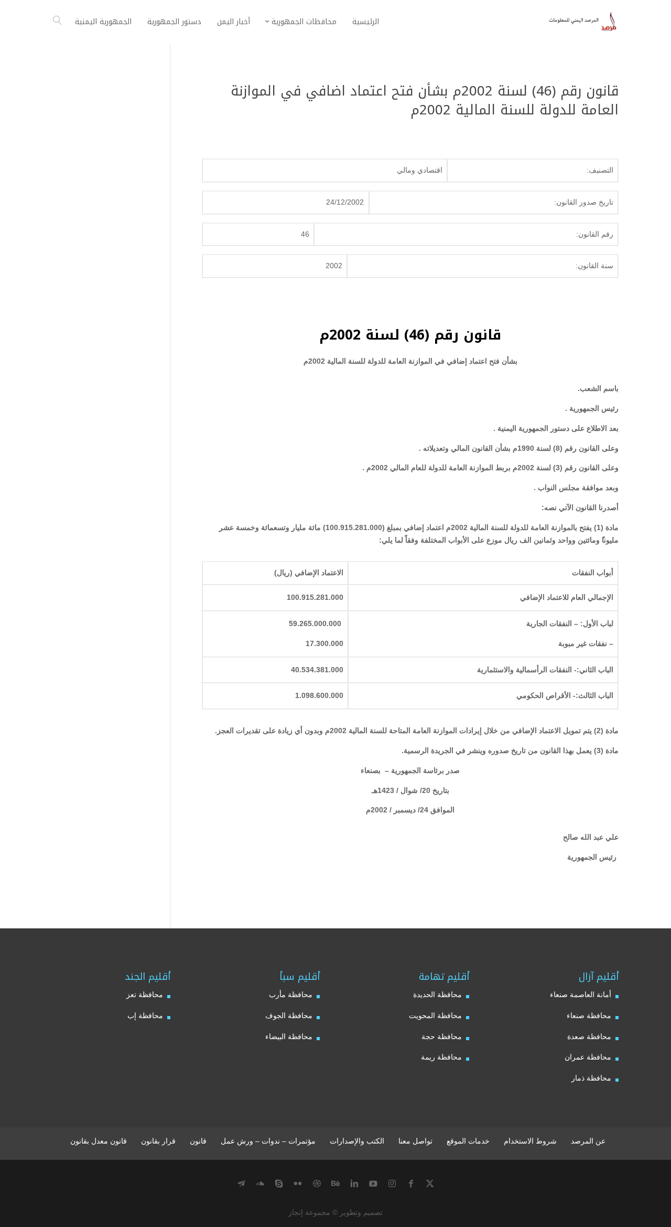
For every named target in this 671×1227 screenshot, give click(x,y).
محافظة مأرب (290, 994)
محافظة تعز (144, 994)
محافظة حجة (441, 1036)
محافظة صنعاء (589, 1015)
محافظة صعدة (589, 1036)
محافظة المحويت (435, 1015)
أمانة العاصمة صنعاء (580, 994)
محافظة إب (145, 1015)
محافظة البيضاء (288, 1036)
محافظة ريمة (441, 1057)
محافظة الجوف (288, 1015)
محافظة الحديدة (437, 994)
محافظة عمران (588, 1057)
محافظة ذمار (591, 1078)
